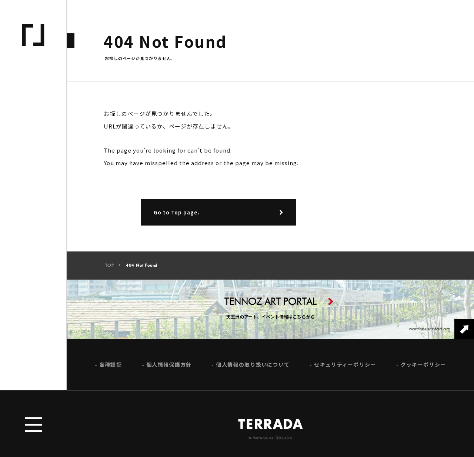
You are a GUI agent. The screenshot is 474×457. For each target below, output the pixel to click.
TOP (109, 265)
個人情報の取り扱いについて (253, 364)
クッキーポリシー (423, 364)
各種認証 (110, 364)
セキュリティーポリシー (345, 364)
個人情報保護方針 (168, 364)
